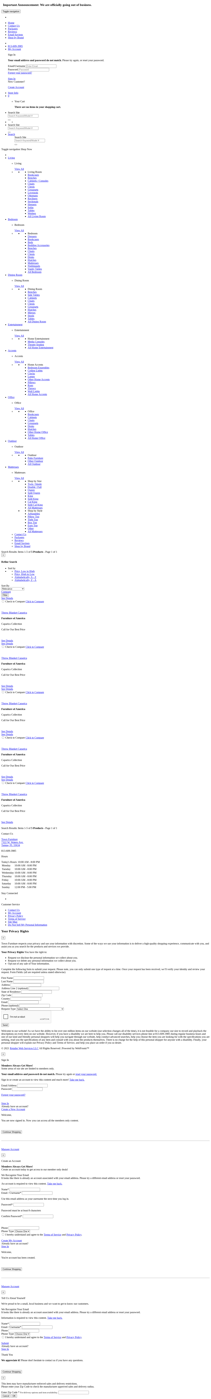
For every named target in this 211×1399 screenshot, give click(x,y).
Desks (31, 257)
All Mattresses (35, 507)
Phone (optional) (10, 1005)
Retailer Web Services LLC (24, 1048)
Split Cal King (35, 504)
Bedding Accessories (38, 245)
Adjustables (34, 513)
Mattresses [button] (13, 467)
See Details (7, 640)
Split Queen (34, 493)
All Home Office (36, 438)
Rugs (30, 385)
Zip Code (6, 995)
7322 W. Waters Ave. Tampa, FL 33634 (12, 842)
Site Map (12, 921)
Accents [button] (12, 350)
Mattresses (33, 263)
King (30, 496)
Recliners (32, 198)
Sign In (11, 78)
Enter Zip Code (29, 1392)
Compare (6, 591)
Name (5, 1189)
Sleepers (32, 204)
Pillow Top (33, 516)
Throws (32, 388)
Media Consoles (36, 341)
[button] (8, 95)
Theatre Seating (36, 344)
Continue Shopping (12, 1132)
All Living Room (37, 216)
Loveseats (33, 192)
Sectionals (33, 201)
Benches (32, 177)
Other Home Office (38, 432)
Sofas (30, 207)
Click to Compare (35, 601)
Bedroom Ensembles (38, 367)
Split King (33, 498)
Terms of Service (17, 918)
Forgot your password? (20, 72)
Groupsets (33, 189)
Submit (5, 1343)
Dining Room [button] (15, 274)
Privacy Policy (15, 916)
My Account (14, 913)
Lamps (31, 376)
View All (19, 169)
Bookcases (33, 174)
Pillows (31, 382)
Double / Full (35, 487)
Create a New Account (13, 1109)
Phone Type (7, 1231)
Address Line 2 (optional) (14, 988)
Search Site (14, 112)
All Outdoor (34, 464)
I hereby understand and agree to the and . (43, 1234)
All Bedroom (34, 272)
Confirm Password (11, 1216)
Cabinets (32, 298)
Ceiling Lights (35, 370)
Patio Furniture (35, 458)
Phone (4, 1227)
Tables (31, 210)
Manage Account (10, 1149)
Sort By (5, 585)
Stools (31, 315)
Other (31, 528)
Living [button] (11, 157)
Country (5, 998)
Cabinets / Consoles (38, 180)
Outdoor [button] (12, 441)
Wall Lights (34, 391)
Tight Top (33, 519)
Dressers (32, 236)
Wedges (32, 213)
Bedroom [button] (13, 219)
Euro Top (33, 525)
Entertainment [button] (15, 324)
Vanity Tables (35, 269)
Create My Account (11, 1240)
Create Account (16, 87)
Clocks (31, 373)
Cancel (6, 1396)
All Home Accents (37, 394)
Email (4, 1002)
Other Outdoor (35, 461)
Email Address (8, 1085)
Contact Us (14, 910)
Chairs (31, 183)
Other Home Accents (39, 379)
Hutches (32, 260)
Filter (5, 595)
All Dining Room (37, 321)
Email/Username (16, 66)
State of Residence (11, 991)
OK (14, 1396)
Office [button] (11, 397)
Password (13, 69)
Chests (31, 186)
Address (5, 984)
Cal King (32, 501)
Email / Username (11, 1192)
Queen (31, 490)
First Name (7, 978)
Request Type (8, 1008)
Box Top (32, 522)
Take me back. (77, 1079)
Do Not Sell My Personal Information (27, 924)
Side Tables (34, 295)
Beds (30, 242)
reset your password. (86, 1074)
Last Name (7, 981)
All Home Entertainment (40, 347)
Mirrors (31, 312)
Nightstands (34, 266)
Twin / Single (35, 484)
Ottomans (33, 195)
